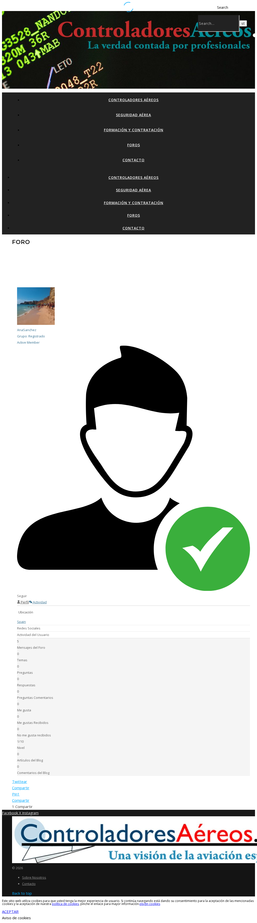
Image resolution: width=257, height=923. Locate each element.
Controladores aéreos (133, 99)
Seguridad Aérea (133, 114)
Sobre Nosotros (34, 877)
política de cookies (65, 904)
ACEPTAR (10, 911)
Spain (21, 621)
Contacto (133, 160)
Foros (133, 145)
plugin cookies (150, 904)
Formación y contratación (133, 129)
